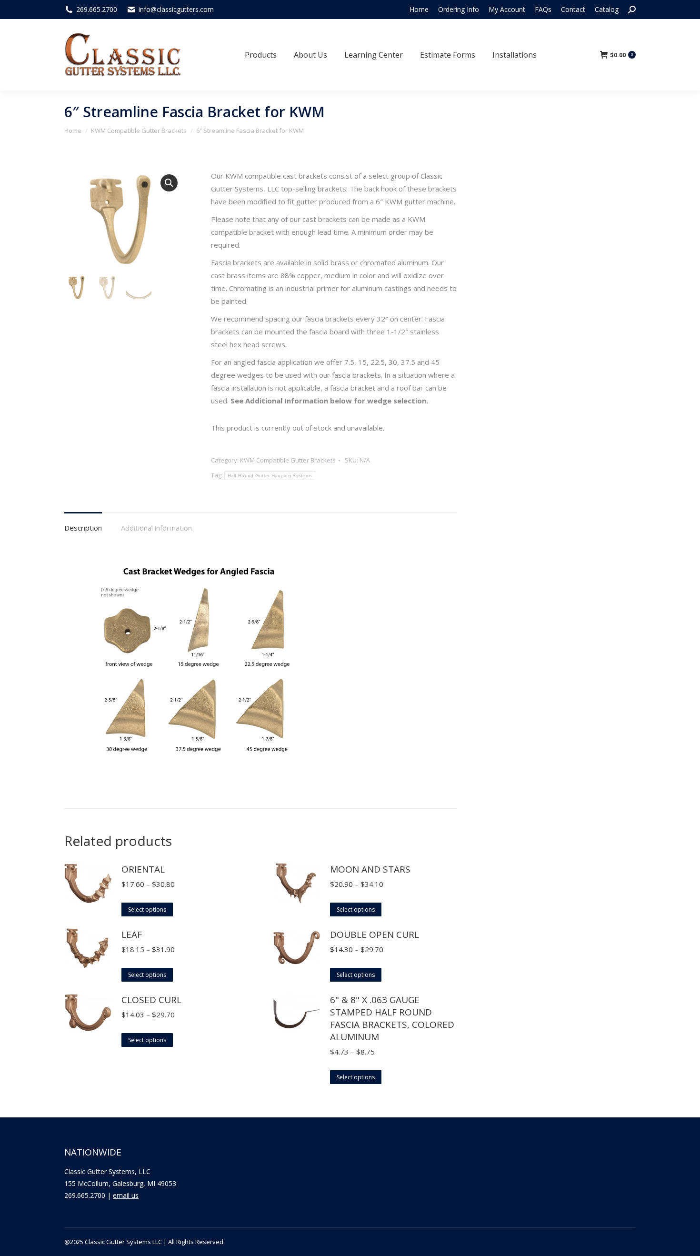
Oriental (143, 869)
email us (126, 1195)
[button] (169, 182)
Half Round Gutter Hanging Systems (270, 475)
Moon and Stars (370, 869)
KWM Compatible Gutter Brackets (288, 460)
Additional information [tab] (156, 528)
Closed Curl (151, 1000)
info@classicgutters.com (176, 9)
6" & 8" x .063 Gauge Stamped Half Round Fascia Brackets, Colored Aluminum (392, 1018)
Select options (147, 909)
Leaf (131, 934)
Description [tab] (83, 528)
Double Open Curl (374, 934)
